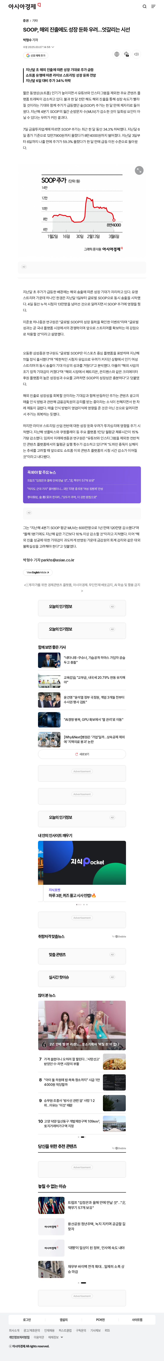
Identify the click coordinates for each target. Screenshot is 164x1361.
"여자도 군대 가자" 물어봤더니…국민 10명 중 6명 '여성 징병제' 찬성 (65, 489)
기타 (35, 20)
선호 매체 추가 (38, 55)
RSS (107, 1330)
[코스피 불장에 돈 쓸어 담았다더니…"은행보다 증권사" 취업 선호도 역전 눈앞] (51, 1234)
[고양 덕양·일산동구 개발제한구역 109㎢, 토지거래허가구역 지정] (114, 1131)
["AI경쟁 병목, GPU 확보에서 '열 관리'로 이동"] (49, 726)
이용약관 (39, 1337)
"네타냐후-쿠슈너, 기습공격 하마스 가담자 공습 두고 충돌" (94, 660)
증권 (26, 20)
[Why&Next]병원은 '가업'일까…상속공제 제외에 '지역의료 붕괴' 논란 (94, 739)
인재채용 (49, 1330)
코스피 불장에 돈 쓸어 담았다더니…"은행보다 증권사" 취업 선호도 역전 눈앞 (96, 1226)
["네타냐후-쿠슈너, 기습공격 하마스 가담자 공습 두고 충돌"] (49, 667)
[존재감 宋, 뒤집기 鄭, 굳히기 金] (51, 1277)
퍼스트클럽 (65, 1330)
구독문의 (81, 1330)
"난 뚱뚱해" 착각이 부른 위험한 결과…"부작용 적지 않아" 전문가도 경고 (96, 1248)
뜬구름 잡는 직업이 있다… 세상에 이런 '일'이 (94, 1205)
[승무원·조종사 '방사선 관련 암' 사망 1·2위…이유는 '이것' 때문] (114, 1110)
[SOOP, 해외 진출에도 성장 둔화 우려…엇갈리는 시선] (82, 210)
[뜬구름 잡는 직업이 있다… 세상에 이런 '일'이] (51, 1213)
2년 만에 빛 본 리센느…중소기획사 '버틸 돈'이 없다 (84, 1044)
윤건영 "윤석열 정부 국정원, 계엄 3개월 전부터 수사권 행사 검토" (94, 699)
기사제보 (95, 1330)
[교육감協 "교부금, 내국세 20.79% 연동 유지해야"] (49, 686)
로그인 (27, 1319)
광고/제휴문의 (31, 1330)
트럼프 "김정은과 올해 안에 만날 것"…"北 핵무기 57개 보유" (61, 480)
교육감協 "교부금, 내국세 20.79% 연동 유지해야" (94, 680)
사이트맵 (137, 1319)
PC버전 (100, 1319)
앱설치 (63, 1319)
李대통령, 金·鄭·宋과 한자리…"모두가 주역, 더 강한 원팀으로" (62, 497)
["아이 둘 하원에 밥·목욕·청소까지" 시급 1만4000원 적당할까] (114, 1089)
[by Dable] (119, 1148)
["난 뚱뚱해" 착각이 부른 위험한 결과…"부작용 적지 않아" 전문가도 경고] (51, 1255)
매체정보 (53, 1337)
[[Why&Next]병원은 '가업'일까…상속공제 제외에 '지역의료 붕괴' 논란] (49, 746)
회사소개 (14, 1330)
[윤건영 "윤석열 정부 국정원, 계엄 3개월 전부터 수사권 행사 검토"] (49, 706)
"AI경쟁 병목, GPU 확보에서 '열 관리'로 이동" (93, 720)
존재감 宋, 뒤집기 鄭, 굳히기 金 (90, 1269)
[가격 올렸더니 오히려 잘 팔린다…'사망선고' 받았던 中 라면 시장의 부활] (114, 1068)
